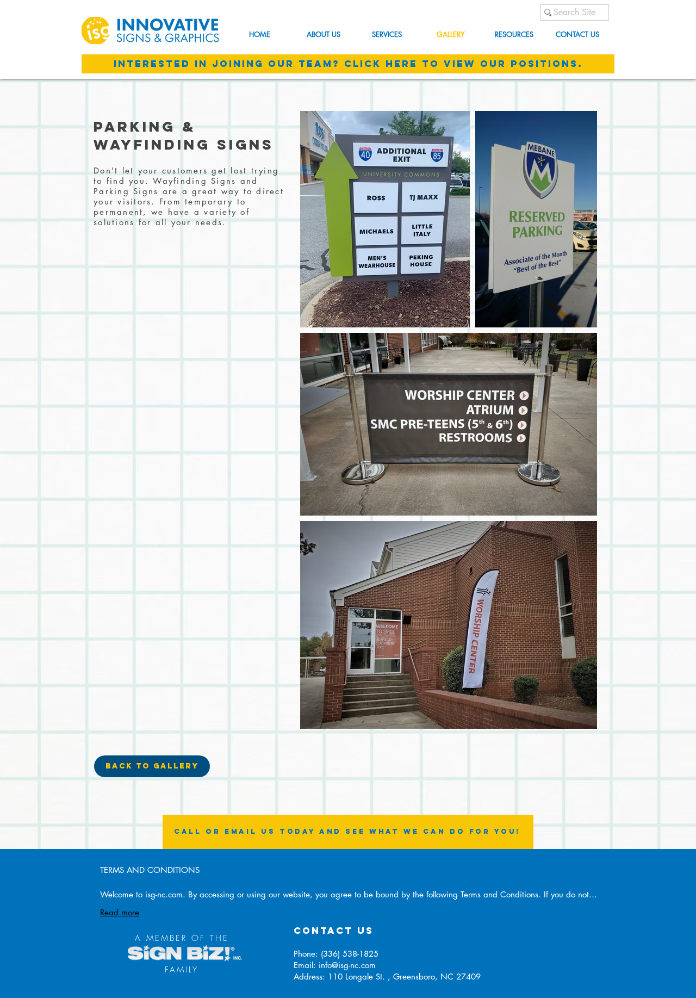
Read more (119, 912)
